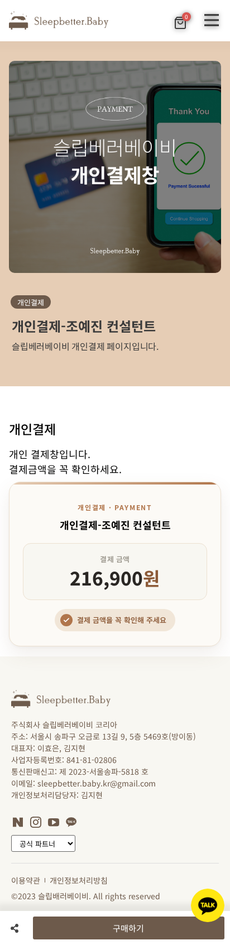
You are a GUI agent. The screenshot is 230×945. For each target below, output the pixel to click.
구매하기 (128, 928)
